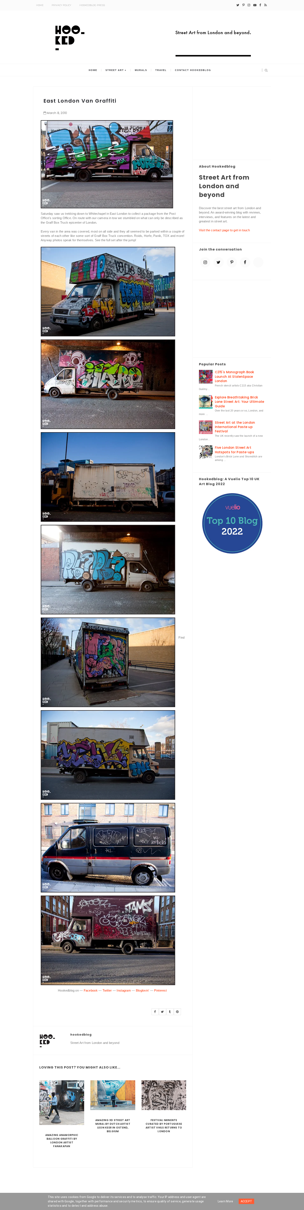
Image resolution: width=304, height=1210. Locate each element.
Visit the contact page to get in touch (224, 230)
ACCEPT (246, 1201)
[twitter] (237, 5)
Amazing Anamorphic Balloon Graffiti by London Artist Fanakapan (61, 1140)
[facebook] (260, 5)
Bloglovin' (142, 990)
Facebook (91, 990)
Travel (161, 70)
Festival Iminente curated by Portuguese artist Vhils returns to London (164, 1125)
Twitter (107, 990)
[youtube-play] (254, 5)
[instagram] (249, 5)
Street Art (114, 70)
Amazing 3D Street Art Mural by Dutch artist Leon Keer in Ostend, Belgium (112, 1125)
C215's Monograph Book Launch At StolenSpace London (234, 376)
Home (39, 5)
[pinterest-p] (243, 5)
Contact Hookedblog (193, 70)
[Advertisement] (232, 123)
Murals (141, 70)
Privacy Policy (61, 5)
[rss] (265, 5)
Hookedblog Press (92, 5)
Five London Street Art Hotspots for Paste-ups (234, 449)
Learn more (225, 1201)
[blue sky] (258, 262)
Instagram (124, 990)
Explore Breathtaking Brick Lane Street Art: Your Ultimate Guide (239, 401)
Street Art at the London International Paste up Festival (235, 427)
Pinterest (160, 990)
